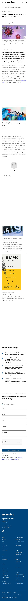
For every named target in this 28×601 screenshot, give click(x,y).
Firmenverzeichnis (19, 554)
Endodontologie (5, 575)
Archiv (3, 564)
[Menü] (3, 2)
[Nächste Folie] (5, 28)
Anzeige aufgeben (19, 583)
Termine (17, 559)
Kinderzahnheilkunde (6, 583)
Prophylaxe (18, 539)
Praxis (3, 543)
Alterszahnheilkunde (20, 537)
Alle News (4, 539)
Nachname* (5, 432)
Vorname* (4, 426)
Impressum (13, 594)
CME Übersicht (5, 559)
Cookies (14, 592)
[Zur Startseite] (10, 2)
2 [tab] (23, 28)
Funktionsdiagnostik (20, 541)
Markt (17, 550)
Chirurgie (4, 581)
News (3, 537)
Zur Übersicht (7, 175)
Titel (3, 420)
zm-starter (18, 567)
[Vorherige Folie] (3, 28)
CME (3, 554)
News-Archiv (4, 550)
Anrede (3, 414)
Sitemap (19, 594)
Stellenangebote (19, 574)
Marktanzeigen (19, 552)
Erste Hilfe (4, 557)
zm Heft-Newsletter (14, 459)
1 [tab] (21, 28)
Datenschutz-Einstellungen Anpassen (9, 597)
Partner (3, 592)
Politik (3, 541)
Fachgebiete (5, 568)
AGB (8, 592)
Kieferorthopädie (5, 577)
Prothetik (4, 579)
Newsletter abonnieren (13, 450)
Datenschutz (4, 594)
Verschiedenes (19, 581)
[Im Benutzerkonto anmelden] (22, 2)
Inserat (17, 572)
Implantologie (4, 573)
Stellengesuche (19, 576)
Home (4, 6)
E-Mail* (3, 408)
